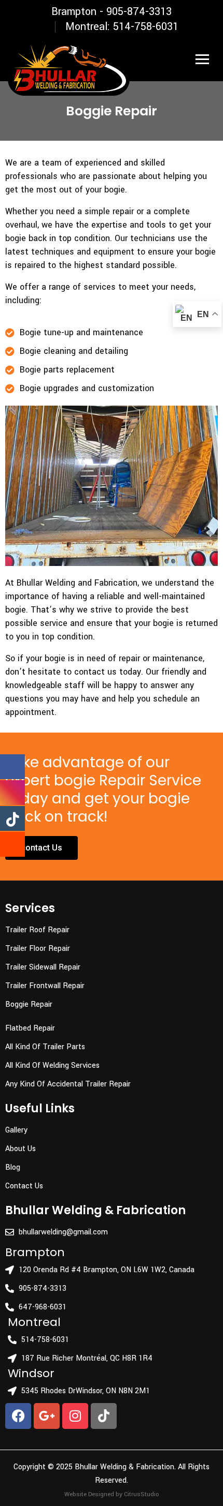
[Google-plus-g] (47, 1416)
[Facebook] (18, 1416)
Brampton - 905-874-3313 (111, 11)
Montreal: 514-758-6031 (121, 26)
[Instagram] (75, 1416)
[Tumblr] (104, 1416)
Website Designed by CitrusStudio (111, 1494)
